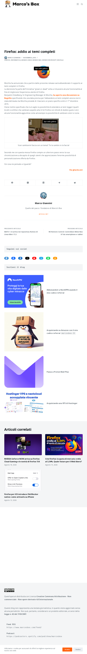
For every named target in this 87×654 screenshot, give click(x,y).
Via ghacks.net (76, 170)
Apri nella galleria (41, 68)
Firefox (7, 60)
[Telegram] (59, 183)
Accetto (67, 649)
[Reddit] (75, 183)
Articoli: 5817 (43, 214)
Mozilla (60, 60)
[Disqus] (43, 542)
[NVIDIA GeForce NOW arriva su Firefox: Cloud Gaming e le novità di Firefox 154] (23, 444)
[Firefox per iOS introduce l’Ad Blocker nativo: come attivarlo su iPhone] (23, 480)
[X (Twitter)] (28, 183)
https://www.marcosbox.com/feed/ (24, 627)
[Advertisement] (43, 25)
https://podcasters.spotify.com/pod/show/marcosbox (34, 636)
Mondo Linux (26, 60)
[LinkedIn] (43, 183)
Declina (78, 649)
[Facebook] (12, 183)
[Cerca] (82, 4)
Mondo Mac (37, 60)
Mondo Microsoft (49, 60)
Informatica (16, 60)
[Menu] (78, 4)
